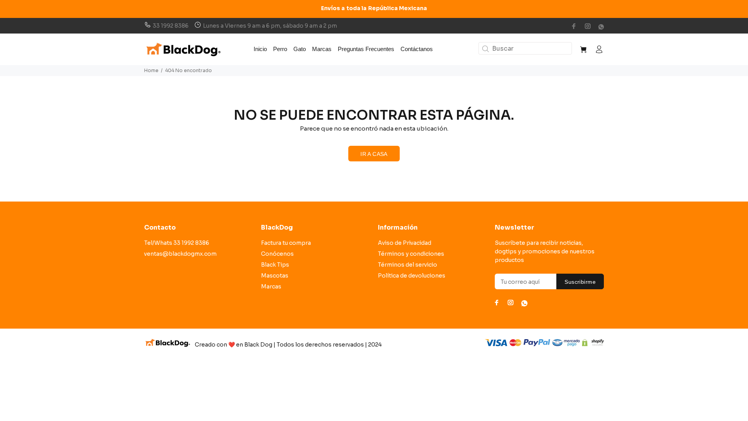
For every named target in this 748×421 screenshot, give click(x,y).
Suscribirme (580, 282)
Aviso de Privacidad (404, 242)
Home (151, 70)
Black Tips (275, 264)
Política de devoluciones (411, 275)
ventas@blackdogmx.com (180, 253)
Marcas (271, 286)
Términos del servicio (407, 264)
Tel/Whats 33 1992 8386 (176, 242)
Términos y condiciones (411, 253)
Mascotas (274, 275)
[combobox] (525, 48)
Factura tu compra (286, 242)
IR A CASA (374, 154)
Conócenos (277, 253)
